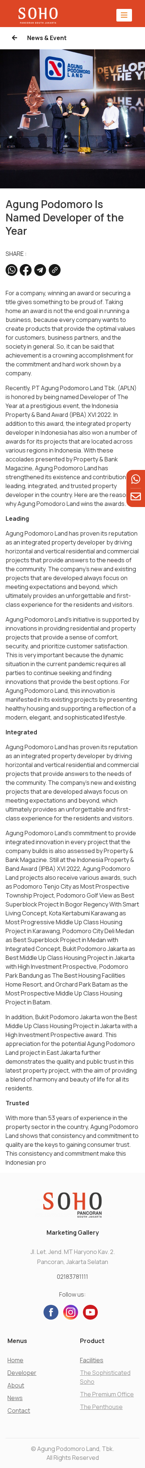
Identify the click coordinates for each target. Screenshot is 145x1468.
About (15, 1385)
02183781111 (72, 1277)
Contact (18, 1410)
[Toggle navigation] (124, 15)
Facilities (91, 1360)
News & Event (46, 38)
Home (15, 1360)
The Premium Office (107, 1394)
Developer (21, 1373)
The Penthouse (101, 1407)
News (15, 1398)
